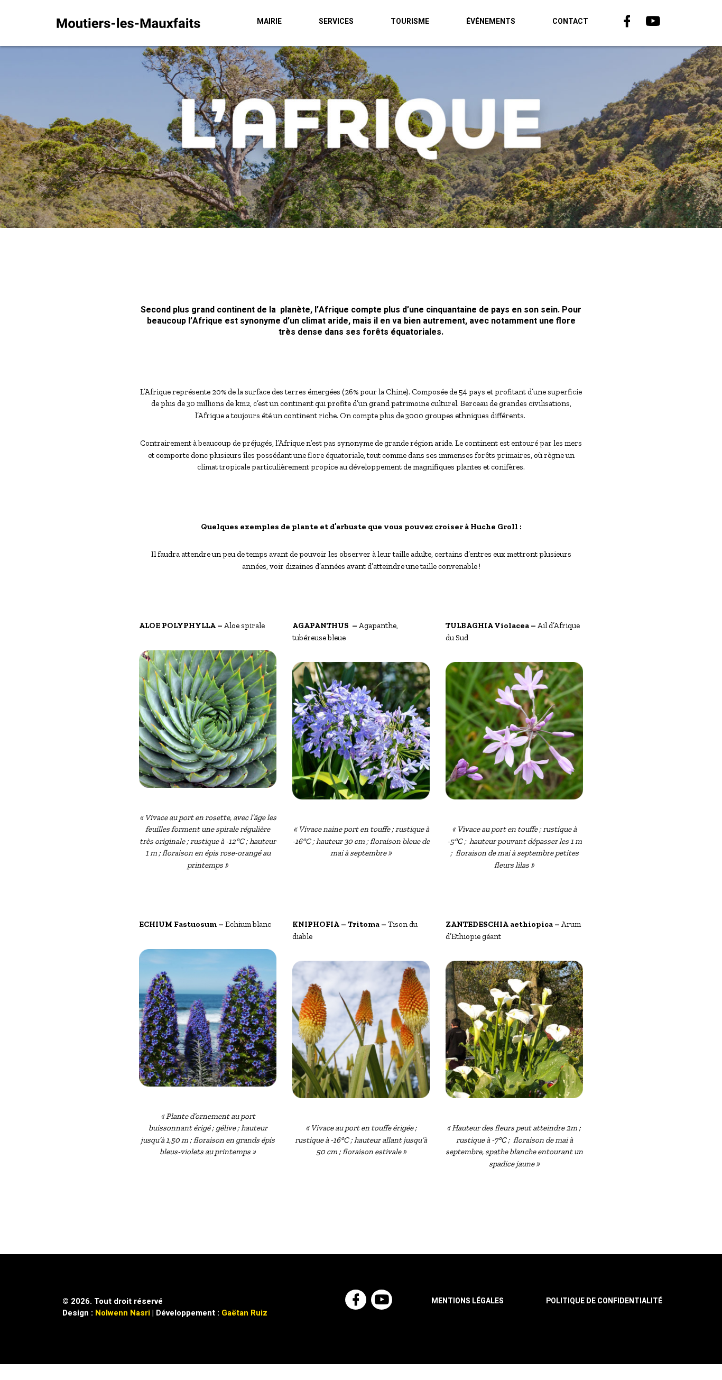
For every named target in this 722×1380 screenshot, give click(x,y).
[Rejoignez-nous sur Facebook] (628, 23)
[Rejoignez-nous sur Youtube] (654, 23)
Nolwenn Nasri (122, 1313)
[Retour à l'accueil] (128, 22)
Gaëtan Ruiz (244, 1313)
